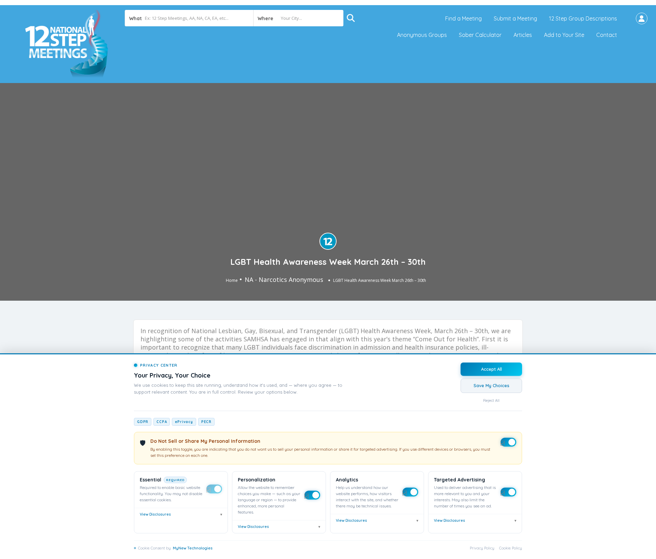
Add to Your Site (564, 34)
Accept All (491, 369)
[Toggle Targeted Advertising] (508, 492)
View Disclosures (181, 514)
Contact (606, 34)
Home (232, 280)
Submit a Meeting (515, 18)
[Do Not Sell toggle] (508, 442)
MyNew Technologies (193, 548)
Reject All (491, 400)
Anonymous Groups (422, 34)
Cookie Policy (510, 548)
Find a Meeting (463, 18)
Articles (523, 34)
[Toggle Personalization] (312, 495)
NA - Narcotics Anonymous (284, 279)
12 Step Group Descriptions (583, 18)
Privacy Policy (482, 548)
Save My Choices (491, 385)
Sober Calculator (480, 34)
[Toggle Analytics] (410, 492)
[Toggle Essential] (214, 489)
